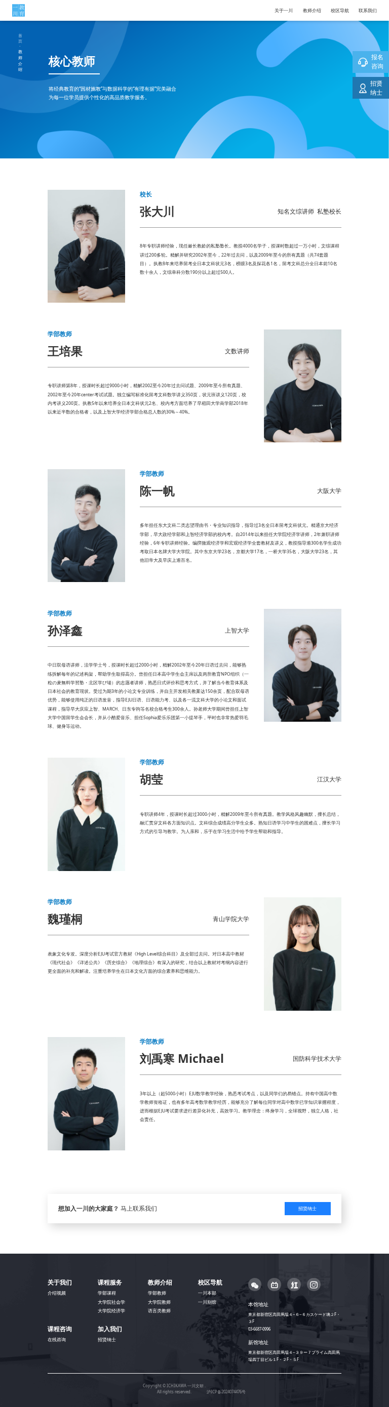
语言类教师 (159, 1311)
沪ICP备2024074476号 (226, 1391)
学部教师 (157, 1293)
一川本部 (207, 1293)
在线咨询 (57, 1340)
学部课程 (107, 1293)
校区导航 (340, 11)
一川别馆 (207, 1302)
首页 (20, 38)
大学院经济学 (111, 1311)
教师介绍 (312, 11)
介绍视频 (57, 1293)
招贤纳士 (307, 1209)
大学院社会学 (111, 1302)
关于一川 (284, 11)
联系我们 (368, 11)
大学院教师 (159, 1302)
